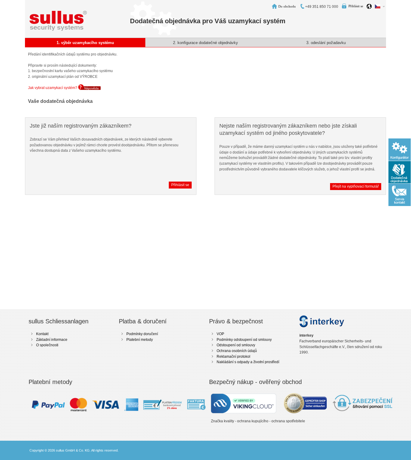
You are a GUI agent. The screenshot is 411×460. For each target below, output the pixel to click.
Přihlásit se (355, 6)
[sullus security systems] (58, 13)
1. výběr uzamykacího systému (85, 42)
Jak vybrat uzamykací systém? (53, 88)
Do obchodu (287, 6)
